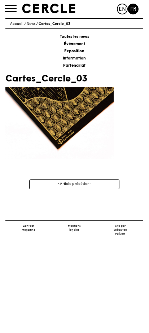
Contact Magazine (28, 228)
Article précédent (75, 184)
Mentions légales (74, 228)
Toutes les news (74, 37)
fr (133, 9)
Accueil (16, 24)
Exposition (74, 51)
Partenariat (74, 66)
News (31, 24)
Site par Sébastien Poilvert (120, 230)
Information (74, 59)
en (122, 9)
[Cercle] (49, 9)
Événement (74, 44)
